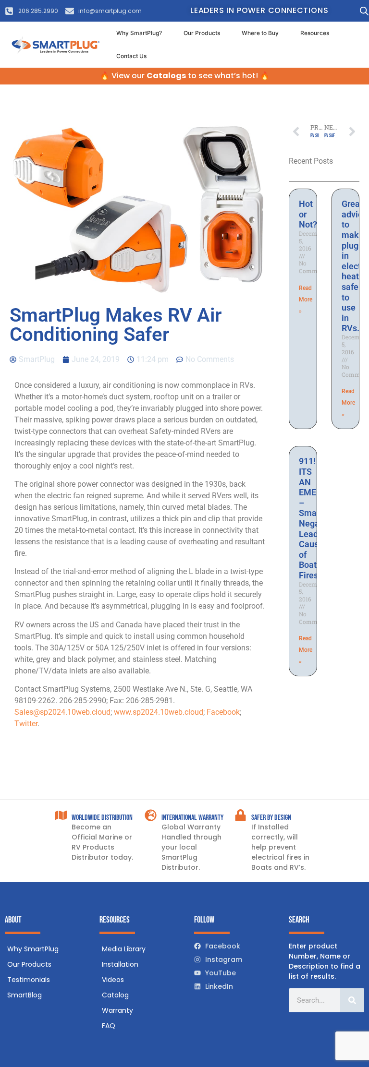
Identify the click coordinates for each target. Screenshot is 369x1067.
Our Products (202, 32)
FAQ (108, 1026)
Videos (113, 979)
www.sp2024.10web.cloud (158, 712)
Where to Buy (260, 32)
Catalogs (166, 75)
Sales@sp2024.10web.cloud (62, 712)
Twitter (25, 723)
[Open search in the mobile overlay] (361, 11)
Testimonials (28, 979)
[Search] (352, 1000)
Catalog (115, 995)
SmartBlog (24, 995)
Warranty (117, 1010)
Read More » (305, 299)
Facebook (223, 712)
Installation (120, 964)
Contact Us (131, 56)
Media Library (124, 949)
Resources (314, 32)
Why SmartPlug (33, 949)
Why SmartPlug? (139, 32)
